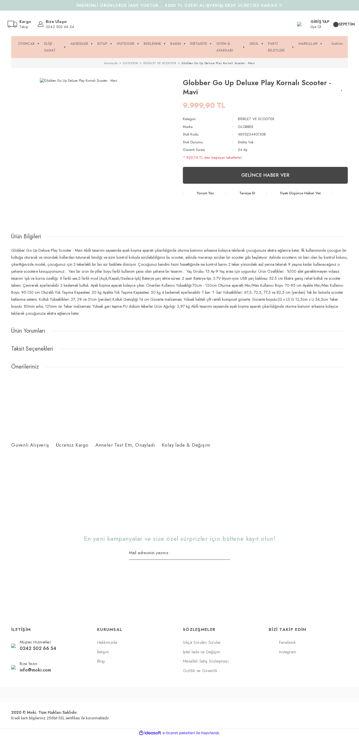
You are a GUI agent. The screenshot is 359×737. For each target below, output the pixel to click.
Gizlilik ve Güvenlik (200, 671)
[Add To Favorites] (342, 87)
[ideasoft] (150, 733)
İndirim (337, 43)
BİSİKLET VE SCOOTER (256, 119)
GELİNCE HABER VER (265, 175)
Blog (101, 661)
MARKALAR (307, 43)
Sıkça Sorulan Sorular (202, 642)
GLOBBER (245, 126)
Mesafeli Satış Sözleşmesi (206, 661)
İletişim (103, 652)
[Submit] (228, 553)
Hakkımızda (107, 642)
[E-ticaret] (178, 733)
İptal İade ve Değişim (201, 652)
